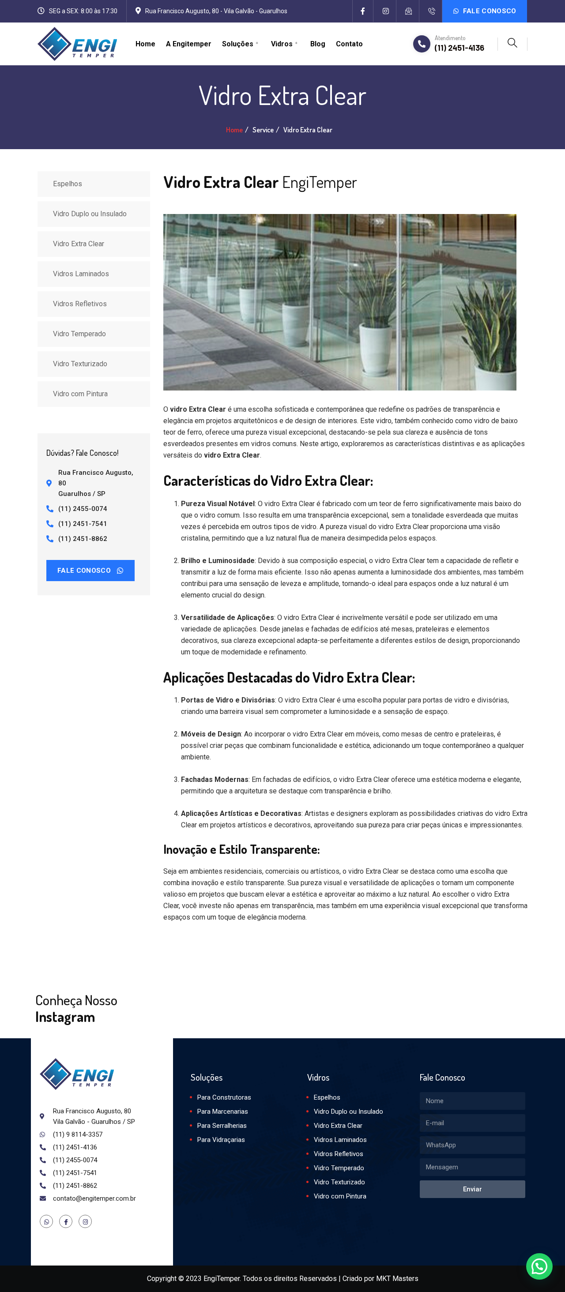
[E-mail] (408, 11)
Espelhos (67, 184)
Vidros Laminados (81, 274)
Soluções (237, 44)
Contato (349, 44)
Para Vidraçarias (221, 1140)
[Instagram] (385, 11)
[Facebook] (362, 11)
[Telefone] (431, 11)
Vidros (282, 44)
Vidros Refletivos (80, 304)
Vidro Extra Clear (78, 244)
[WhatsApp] (46, 1221)
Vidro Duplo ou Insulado (90, 214)
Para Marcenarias (222, 1111)
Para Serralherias (222, 1126)
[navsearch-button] (512, 44)
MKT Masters (397, 1278)
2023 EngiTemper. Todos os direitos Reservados (261, 1278)
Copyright (162, 1278)
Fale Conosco (488, 11)
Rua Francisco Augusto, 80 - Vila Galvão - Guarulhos (216, 11)
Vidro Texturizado (80, 364)
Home (145, 44)
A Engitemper (188, 44)
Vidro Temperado (79, 334)
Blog (317, 44)
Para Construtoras (224, 1097)
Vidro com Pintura (80, 394)
